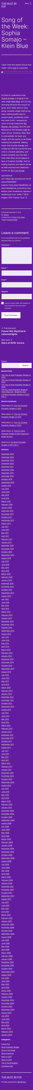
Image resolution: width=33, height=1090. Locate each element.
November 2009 (7, 814)
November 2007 (7, 890)
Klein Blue (15, 101)
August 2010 (6, 785)
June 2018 (5, 492)
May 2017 (5, 533)
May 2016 (5, 568)
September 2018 (7, 482)
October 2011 (6, 741)
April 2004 (5, 1025)
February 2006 (7, 956)
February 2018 (6, 505)
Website (4, 292)
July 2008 (5, 864)
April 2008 (5, 874)
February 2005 (7, 994)
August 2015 (6, 596)
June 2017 (5, 530)
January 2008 (6, 883)
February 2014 (7, 653)
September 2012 (7, 707)
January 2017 (6, 542)
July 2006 (5, 940)
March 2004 (6, 1029)
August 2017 (6, 523)
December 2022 (7, 464)
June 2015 (5, 602)
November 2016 (7, 549)
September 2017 (7, 520)
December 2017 (7, 511)
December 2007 (7, 887)
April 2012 (5, 722)
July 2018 (5, 489)
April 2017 (5, 536)
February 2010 (6, 804)
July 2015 (5, 599)
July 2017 (5, 527)
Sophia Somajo (7, 98)
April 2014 (5, 647)
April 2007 (5, 912)
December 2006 (7, 924)
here (14, 68)
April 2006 (5, 950)
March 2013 (6, 688)
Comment (5, 245)
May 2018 (5, 495)
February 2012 (6, 729)
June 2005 (5, 981)
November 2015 (7, 587)
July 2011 (4, 751)
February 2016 (6, 577)
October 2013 (6, 666)
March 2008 (6, 877)
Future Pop (5, 1044)
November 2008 (7, 852)
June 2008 (5, 868)
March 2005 (6, 991)
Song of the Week (18, 217)
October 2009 (6, 817)
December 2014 (7, 621)
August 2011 (6, 748)
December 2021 (7, 467)
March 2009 (6, 839)
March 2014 (6, 650)
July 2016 (5, 561)
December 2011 (7, 735)
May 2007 (5, 909)
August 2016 (6, 558)
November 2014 (7, 624)
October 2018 (6, 479)
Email (4, 280)
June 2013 (5, 678)
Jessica (6, 215)
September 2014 (7, 631)
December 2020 (7, 470)
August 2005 (6, 975)
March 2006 (6, 953)
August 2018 (6, 486)
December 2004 (7, 1000)
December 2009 (7, 811)
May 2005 (5, 984)
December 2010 (7, 773)
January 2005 (6, 997)
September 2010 (7, 782)
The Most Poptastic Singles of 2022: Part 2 (15, 396)
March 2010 (6, 801)
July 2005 (5, 978)
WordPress (21, 1082)
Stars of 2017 (6, 1057)
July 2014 (5, 637)
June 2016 (5, 565)
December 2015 (7, 583)
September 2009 (7, 820)
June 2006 (5, 943)
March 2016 (6, 574)
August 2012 (6, 710)
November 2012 (7, 700)
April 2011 (5, 760)
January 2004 (6, 1035)
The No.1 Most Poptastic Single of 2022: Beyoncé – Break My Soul (14, 391)
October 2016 (6, 552)
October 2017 (6, 517)
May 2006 (5, 946)
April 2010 (5, 798)
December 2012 (7, 697)
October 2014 (6, 628)
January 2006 (6, 959)
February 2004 (7, 1032)
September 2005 (7, 972)
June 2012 (5, 716)
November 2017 (7, 514)
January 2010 (6, 808)
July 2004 (5, 1016)
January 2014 (6, 656)
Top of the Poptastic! (9, 1063)
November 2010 (7, 776)
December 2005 (7, 962)
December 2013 (7, 659)
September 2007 (7, 896)
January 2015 (6, 618)
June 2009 (5, 830)
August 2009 (6, 823)
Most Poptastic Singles (10, 1047)
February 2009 (7, 842)
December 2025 (7, 454)
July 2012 (5, 713)
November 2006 (7, 928)
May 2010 (5, 795)
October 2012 (6, 703)
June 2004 (5, 1019)
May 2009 (5, 833)
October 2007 (6, 893)
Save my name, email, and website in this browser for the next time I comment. (17, 305)
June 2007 (5, 905)
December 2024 (7, 457)
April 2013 (5, 684)
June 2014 (5, 640)
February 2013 (6, 691)
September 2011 (7, 744)
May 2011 (5, 757)
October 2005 (6, 969)
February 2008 (7, 880)
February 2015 (6, 615)
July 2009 (5, 826)
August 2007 (6, 899)
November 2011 (7, 738)
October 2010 (6, 779)
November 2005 (7, 965)
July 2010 (5, 789)
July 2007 (5, 902)
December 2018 (7, 476)
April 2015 (5, 609)
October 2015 (6, 590)
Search (4, 361)
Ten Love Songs (17, 171)
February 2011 (6, 767)
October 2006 (6, 931)
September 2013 (7, 669)
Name (4, 268)
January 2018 (6, 508)
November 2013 (7, 662)
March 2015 (6, 612)
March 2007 (6, 915)
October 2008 (6, 855)
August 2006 (6, 937)
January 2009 (6, 845)
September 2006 (7, 934)
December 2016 (7, 546)
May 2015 (5, 606)
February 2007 (7, 918)
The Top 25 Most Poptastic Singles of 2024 (16, 381)
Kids (25, 130)
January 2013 (6, 694)
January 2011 (6, 770)
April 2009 (5, 836)
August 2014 (6, 634)
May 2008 (5, 871)
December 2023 (7, 460)
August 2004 (6, 1013)
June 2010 (5, 792)
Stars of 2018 (6, 1060)
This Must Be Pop (11, 1077)
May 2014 (5, 643)
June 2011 (5, 754)
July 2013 (5, 675)
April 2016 (5, 571)
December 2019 (7, 473)
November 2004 (7, 1003)
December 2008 (7, 849)
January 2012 (6, 732)
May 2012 (5, 719)
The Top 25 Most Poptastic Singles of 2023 (16, 386)
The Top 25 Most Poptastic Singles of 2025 (16, 376)
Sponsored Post (7, 1053)
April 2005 (5, 988)
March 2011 (5, 763)
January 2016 (6, 580)
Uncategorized (7, 1066)
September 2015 (7, 593)
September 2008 (7, 858)
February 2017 (6, 539)
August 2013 (6, 672)
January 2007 (6, 921)
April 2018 (5, 498)
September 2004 (7, 1010)
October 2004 (6, 1006)
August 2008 (6, 861)
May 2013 (5, 681)
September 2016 (7, 555)
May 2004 (5, 1022)
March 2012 (6, 725)
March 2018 (6, 501)
